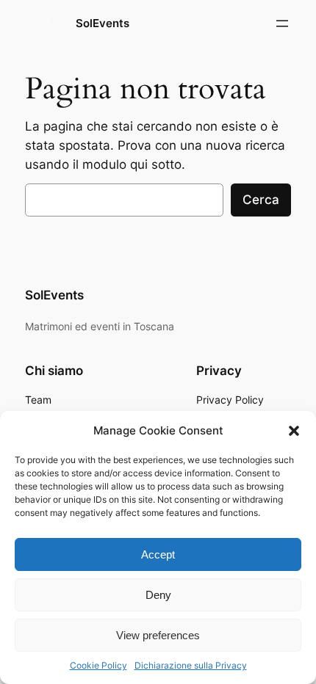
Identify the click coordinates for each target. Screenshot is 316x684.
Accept (158, 554)
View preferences (158, 635)
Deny (158, 595)
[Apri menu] (282, 23)
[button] (294, 430)
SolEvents (102, 23)
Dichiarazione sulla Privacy (190, 665)
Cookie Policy (98, 665)
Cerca (261, 199)
